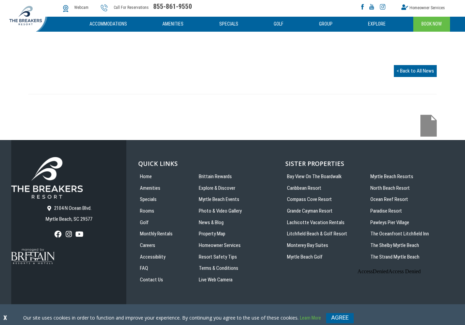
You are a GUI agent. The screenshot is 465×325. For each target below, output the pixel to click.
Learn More (310, 318)
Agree (340, 317)
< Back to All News (415, 71)
